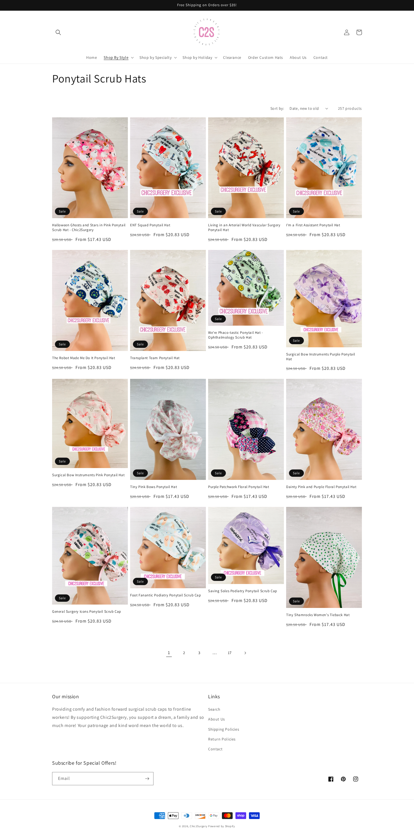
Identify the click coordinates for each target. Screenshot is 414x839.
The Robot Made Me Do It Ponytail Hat (83, 358)
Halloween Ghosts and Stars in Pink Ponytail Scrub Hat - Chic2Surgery (89, 227)
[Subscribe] (147, 778)
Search (214, 709)
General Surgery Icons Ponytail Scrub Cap (86, 611)
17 (230, 652)
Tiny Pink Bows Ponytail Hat (153, 487)
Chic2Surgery (198, 826)
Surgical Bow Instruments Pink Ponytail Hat (88, 475)
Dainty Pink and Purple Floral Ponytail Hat (321, 487)
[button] (58, 32)
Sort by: (277, 108)
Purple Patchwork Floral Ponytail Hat (238, 487)
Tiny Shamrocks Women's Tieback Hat (318, 615)
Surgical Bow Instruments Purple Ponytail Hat (320, 356)
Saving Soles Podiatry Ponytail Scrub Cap (242, 591)
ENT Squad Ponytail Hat (150, 225)
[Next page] (245, 653)
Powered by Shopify (221, 826)
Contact (215, 748)
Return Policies (222, 739)
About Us (216, 719)
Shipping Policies (223, 729)
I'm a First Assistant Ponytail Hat (313, 225)
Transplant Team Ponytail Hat (155, 358)
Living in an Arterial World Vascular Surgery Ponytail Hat (244, 227)
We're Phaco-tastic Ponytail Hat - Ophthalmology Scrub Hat (235, 335)
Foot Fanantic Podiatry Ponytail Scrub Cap (165, 595)
